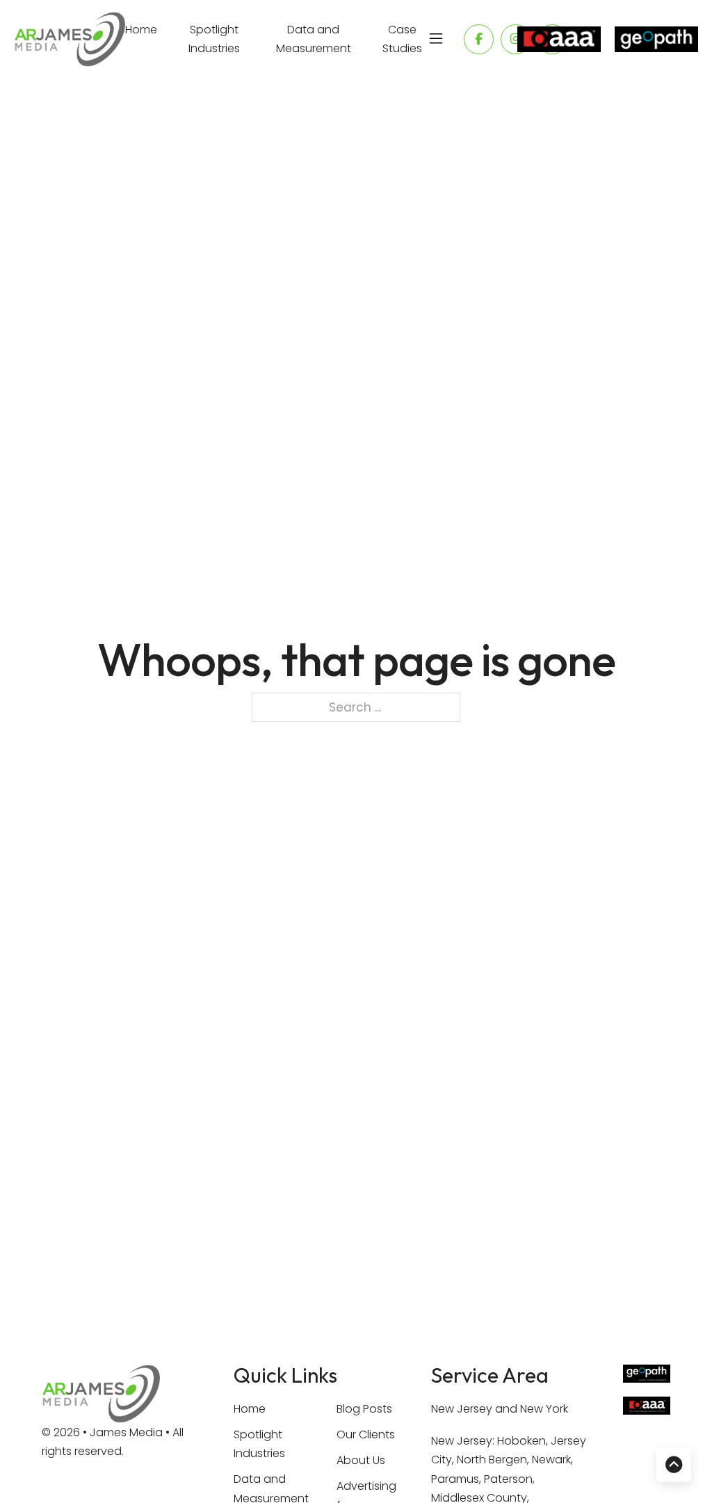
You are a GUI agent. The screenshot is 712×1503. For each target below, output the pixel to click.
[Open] (436, 39)
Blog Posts (364, 1409)
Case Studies (402, 39)
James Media (127, 1432)
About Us (361, 1460)
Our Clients (366, 1434)
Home (141, 30)
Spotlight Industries (214, 39)
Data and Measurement (313, 39)
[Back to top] (673, 1464)
